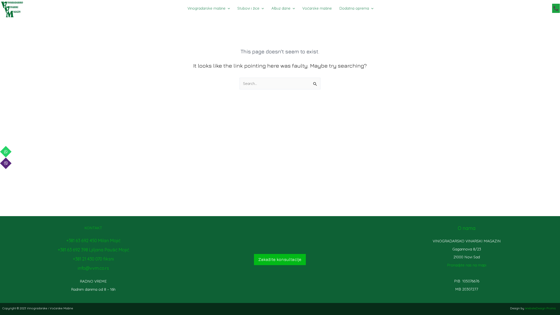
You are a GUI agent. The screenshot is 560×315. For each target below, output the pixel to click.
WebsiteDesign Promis (540, 308)
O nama (467, 228)
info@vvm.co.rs (93, 268)
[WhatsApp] (6, 152)
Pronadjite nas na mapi (466, 265)
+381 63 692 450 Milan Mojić (93, 240)
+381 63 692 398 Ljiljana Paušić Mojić (93, 249)
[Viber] (6, 163)
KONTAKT (93, 228)
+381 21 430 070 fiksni (93, 259)
